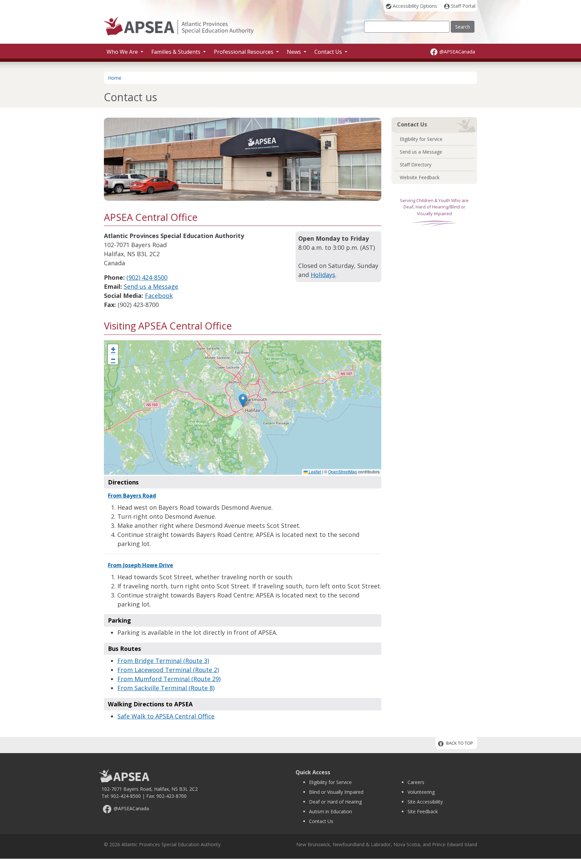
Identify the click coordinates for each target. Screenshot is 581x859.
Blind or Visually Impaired (336, 792)
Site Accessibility (425, 801)
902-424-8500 (126, 796)
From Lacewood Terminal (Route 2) (168, 670)
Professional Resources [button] (244, 51)
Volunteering (421, 792)
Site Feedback (423, 811)
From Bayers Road (132, 495)
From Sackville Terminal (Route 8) (166, 688)
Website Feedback (419, 177)
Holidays (323, 275)
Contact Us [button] (328, 51)
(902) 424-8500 (146, 277)
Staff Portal (463, 6)
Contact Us (321, 821)
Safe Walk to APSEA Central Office (166, 716)
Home (114, 78)
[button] (243, 400)
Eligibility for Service (421, 139)
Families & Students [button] (176, 51)
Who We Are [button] (123, 51)
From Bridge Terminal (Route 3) (163, 661)
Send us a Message (151, 286)
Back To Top (459, 743)
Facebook (159, 295)
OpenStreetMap (342, 471)
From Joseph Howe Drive (140, 565)
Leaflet (314, 471)
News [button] (294, 51)
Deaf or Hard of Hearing (335, 801)
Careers (416, 782)
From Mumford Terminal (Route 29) (169, 679)
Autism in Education (330, 811)
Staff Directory (415, 164)
